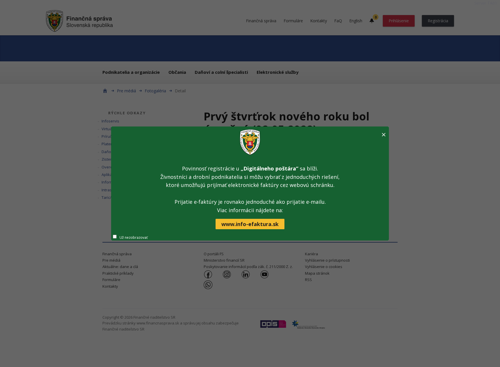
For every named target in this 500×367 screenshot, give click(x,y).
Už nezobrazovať (134, 237)
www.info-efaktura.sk (250, 224)
